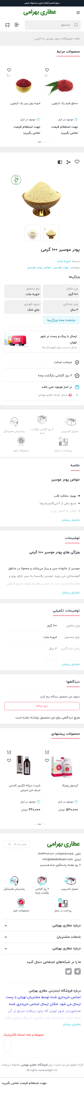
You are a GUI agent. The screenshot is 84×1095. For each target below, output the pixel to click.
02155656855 (64, 854)
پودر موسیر (60, 267)
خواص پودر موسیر (39, 267)
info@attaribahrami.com (58, 860)
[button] (48, 824)
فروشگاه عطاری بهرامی (34, 1065)
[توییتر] (68, 971)
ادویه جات (64, 261)
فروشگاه (67, 39)
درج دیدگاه (42, 706)
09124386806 (45, 854)
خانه (77, 39)
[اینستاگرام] (77, 971)
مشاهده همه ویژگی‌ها (61, 320)
